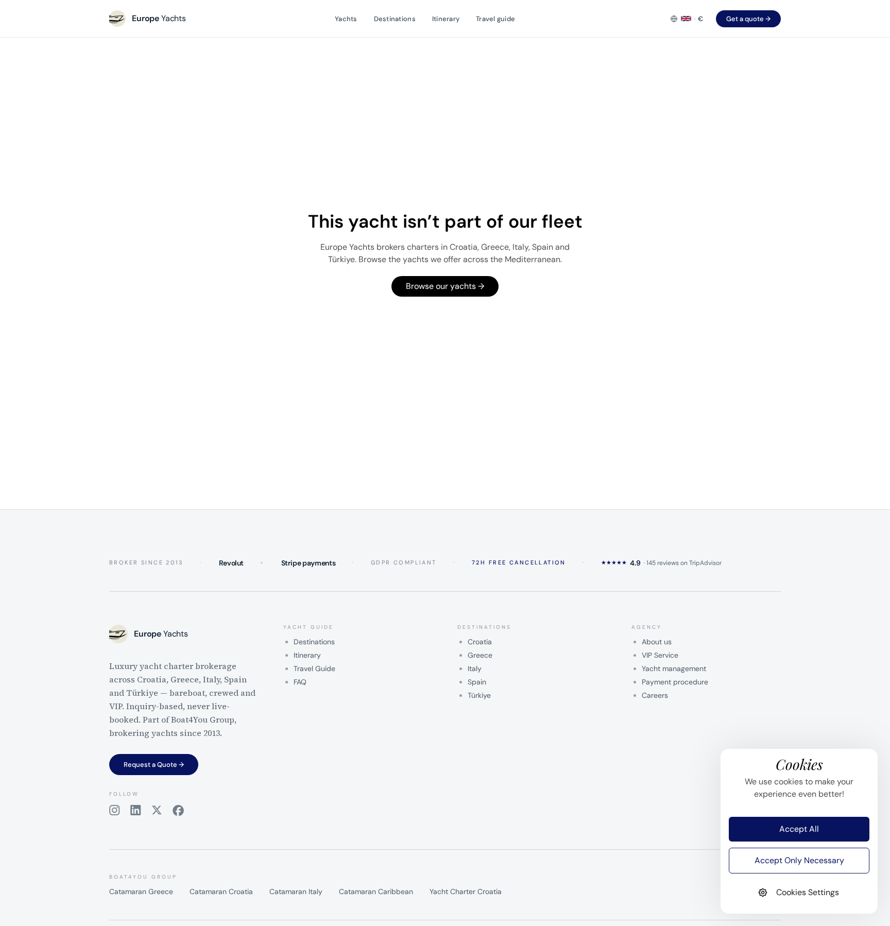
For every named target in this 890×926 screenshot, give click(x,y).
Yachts (346, 18)
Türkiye (479, 695)
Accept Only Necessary (799, 860)
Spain (477, 682)
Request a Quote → (154, 764)
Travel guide (495, 18)
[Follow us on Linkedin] (135, 810)
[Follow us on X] (156, 810)
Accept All (799, 829)
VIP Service (660, 655)
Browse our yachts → (445, 286)
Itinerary (445, 18)
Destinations (395, 18)
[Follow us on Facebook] (178, 810)
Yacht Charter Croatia (466, 891)
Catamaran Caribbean (376, 891)
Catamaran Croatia (221, 891)
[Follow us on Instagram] (114, 810)
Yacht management (674, 668)
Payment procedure (675, 682)
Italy (475, 668)
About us (657, 641)
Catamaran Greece (141, 891)
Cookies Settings (807, 892)
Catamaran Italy (295, 891)
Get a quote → (748, 18)
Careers (655, 695)
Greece (480, 655)
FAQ (300, 682)
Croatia (480, 641)
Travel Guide (314, 668)
